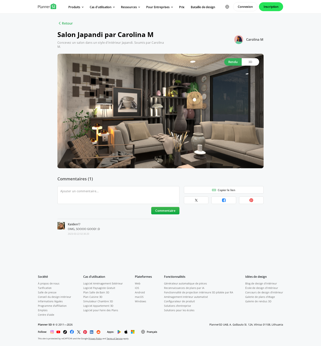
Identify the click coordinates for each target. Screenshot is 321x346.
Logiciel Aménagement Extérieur (103, 283)
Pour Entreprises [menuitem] (157, 7)
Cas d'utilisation (94, 277)
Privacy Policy (95, 338)
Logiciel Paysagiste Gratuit (99, 288)
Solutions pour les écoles (179, 310)
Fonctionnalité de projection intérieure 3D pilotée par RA (198, 292)
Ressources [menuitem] (129, 7)
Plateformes (143, 277)
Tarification (45, 288)
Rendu (233, 62)
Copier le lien (226, 190)
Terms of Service (115, 338)
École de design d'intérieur (261, 288)
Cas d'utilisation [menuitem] (100, 7)
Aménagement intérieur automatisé (186, 297)
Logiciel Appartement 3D (98, 306)
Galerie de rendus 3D (258, 301)
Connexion (245, 7)
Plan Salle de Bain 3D (96, 292)
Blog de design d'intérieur (261, 283)
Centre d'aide (46, 314)
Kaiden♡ (74, 224)
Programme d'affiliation (52, 306)
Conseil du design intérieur (54, 297)
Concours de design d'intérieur (264, 292)
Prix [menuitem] (181, 7)
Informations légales (50, 301)
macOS (139, 297)
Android (140, 292)
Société (43, 277)
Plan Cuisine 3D (92, 297)
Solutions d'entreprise (177, 306)
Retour (67, 23)
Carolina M (254, 39)
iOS (137, 288)
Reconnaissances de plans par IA (184, 288)
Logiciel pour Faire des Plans (100, 310)
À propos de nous (48, 283)
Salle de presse (47, 292)
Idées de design (256, 277)
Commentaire (165, 211)
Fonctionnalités (174, 277)
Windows (140, 301)
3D (250, 62)
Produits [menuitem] (74, 7)
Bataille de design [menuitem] (203, 7)
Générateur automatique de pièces (185, 283)
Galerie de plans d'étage (260, 297)
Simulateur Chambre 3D (98, 301)
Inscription (271, 7)
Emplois (43, 310)
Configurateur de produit (179, 301)
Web (137, 283)
